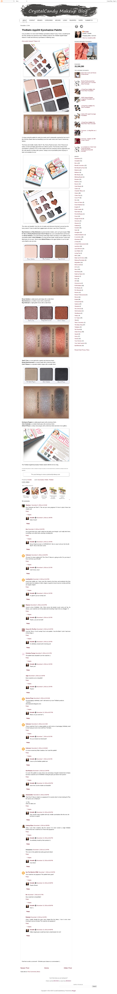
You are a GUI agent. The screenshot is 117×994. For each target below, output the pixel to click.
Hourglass (77, 232)
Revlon (76, 292)
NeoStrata (77, 271)
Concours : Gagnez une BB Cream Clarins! (88, 139)
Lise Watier (77, 251)
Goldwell (77, 225)
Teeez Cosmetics (79, 322)
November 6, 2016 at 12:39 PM (41, 770)
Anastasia (77, 158)
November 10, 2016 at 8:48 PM (45, 883)
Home (46, 968)
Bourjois (77, 179)
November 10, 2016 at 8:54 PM (45, 783)
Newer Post (24, 968)
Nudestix (77, 276)
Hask (76, 230)
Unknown (28, 555)
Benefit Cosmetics (79, 165)
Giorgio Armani (78, 218)
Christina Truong (30, 653)
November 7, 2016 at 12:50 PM (47, 872)
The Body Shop (79, 324)
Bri (26, 894)
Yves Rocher (78, 341)
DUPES (81, 20)
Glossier (77, 223)
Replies (29, 514)
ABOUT (25, 20)
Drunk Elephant (79, 204)
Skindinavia (78, 313)
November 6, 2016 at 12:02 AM (42, 698)
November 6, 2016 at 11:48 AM (40, 748)
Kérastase (77, 239)
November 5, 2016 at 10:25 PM (45, 629)
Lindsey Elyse (29, 825)
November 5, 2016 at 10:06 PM (40, 555)
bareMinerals (78, 345)
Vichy (76, 336)
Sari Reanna (29, 770)
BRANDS (39, 20)
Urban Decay (78, 331)
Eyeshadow (41, 479)
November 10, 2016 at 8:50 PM (45, 860)
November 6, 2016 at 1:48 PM (44, 517)
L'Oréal (76, 241)
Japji (27, 675)
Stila (76, 320)
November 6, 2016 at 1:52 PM (44, 593)
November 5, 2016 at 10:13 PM (41, 579)
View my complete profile (89, 38)
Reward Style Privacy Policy (82, 350)
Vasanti (76, 334)
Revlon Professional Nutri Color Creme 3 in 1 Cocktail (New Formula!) (88, 82)
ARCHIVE (57, 20)
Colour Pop (77, 195)
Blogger (74, 990)
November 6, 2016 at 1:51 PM (44, 567)
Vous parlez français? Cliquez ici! (30, 41)
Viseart (76, 338)
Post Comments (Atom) (34, 971)
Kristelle (32, 517)
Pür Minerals (78, 290)
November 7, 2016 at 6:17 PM (35, 894)
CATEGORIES (49, 20)
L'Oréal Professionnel (80, 244)
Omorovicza (78, 283)
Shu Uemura (78, 308)
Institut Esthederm (79, 234)
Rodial (76, 299)
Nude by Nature (79, 274)
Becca (76, 163)
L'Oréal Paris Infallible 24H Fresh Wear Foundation (88, 90)
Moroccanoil (78, 264)
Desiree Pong (29, 698)
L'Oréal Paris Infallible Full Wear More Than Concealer (88, 123)
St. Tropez (77, 318)
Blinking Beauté (79, 177)
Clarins (76, 193)
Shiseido (77, 306)
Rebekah (28, 917)
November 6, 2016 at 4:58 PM (41, 825)
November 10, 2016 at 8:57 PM (45, 712)
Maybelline (77, 262)
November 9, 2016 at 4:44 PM (39, 917)
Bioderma (77, 170)
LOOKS (65, 20)
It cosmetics (78, 237)
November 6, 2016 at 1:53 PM (44, 641)
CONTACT (32, 20)
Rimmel (77, 297)
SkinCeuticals (78, 311)
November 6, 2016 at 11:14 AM (40, 724)
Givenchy (77, 221)
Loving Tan (77, 253)
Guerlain (77, 227)
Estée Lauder (78, 209)
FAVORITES (73, 20)
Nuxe (76, 278)
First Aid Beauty (79, 214)
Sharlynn (28, 505)
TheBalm (51, 479)
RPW (69, 499)
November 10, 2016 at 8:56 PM (45, 905)
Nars (76, 269)
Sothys (76, 315)
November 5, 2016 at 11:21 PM (44, 653)
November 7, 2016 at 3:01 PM (44, 736)
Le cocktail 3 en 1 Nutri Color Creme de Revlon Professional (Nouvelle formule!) (88, 149)
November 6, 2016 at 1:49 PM (44, 541)
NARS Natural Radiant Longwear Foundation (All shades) (87, 99)
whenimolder (29, 794)
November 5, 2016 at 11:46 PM (37, 675)
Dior (76, 200)
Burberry (77, 181)
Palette (46, 479)
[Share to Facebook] (27, 482)
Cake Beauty (78, 186)
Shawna (28, 605)
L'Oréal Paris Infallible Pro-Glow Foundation (88, 106)
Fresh (76, 216)
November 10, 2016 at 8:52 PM (45, 838)
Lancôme (77, 246)
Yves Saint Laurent (79, 343)
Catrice (76, 188)
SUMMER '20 (88, 20)
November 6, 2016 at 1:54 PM (44, 664)
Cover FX (77, 197)
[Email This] (22, 482)
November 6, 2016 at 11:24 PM (41, 849)
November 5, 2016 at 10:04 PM (36, 529)
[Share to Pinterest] (28, 482)
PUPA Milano (78, 285)
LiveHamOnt (29, 579)
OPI (76, 281)
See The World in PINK (32, 872)
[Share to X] (25, 482)
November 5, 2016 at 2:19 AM (39, 505)
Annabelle (77, 160)
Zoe (27, 529)
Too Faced (77, 329)
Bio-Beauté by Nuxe (80, 167)
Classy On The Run (31, 629)
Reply (27, 511)
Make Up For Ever (79, 258)
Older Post (68, 968)
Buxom (76, 184)
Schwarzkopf (78, 301)
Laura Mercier (78, 248)
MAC (76, 255)
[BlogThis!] (24, 482)
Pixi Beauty (77, 288)
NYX (76, 267)
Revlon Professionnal (80, 294)
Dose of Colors (78, 202)
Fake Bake (77, 211)
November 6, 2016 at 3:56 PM (41, 794)
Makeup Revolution (80, 260)
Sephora (77, 304)
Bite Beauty (78, 174)
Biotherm (77, 172)
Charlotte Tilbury (79, 190)
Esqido (76, 207)
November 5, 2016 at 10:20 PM (39, 605)
